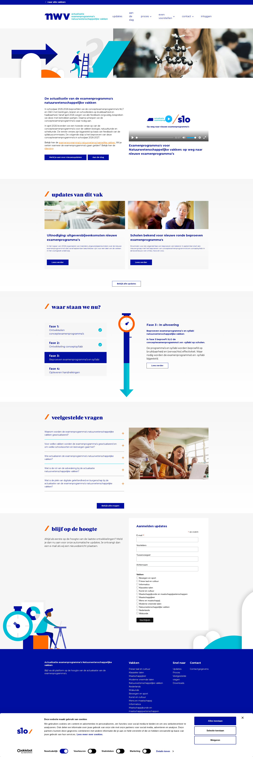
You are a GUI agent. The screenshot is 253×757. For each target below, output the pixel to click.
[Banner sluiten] (243, 718)
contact (186, 16)
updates (117, 16)
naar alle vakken (56, 2)
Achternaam (142, 565)
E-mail (140, 535)
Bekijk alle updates (126, 284)
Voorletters (141, 545)
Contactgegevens (199, 669)
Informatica (144, 584)
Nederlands (144, 610)
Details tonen (163, 751)
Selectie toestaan (215, 730)
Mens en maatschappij (149, 600)
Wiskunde (143, 613)
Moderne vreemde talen (150, 604)
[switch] (92, 751)
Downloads (178, 683)
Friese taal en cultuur (149, 581)
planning (49, 148)
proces (145, 16)
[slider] (155, 137)
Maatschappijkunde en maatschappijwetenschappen (163, 594)
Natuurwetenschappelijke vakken (154, 607)
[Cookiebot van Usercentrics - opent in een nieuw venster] (25, 751)
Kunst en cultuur (146, 591)
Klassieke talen (146, 587)
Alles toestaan (215, 721)
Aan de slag (98, 157)
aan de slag (131, 16)
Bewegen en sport (147, 578)
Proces (176, 672)
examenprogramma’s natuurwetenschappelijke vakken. (87, 142)
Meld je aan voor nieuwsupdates (65, 157)
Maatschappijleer (147, 597)
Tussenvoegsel (143, 555)
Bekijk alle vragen (110, 506)
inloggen (206, 16)
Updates (177, 669)
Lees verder (58, 262)
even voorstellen (165, 16)
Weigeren (215, 740)
